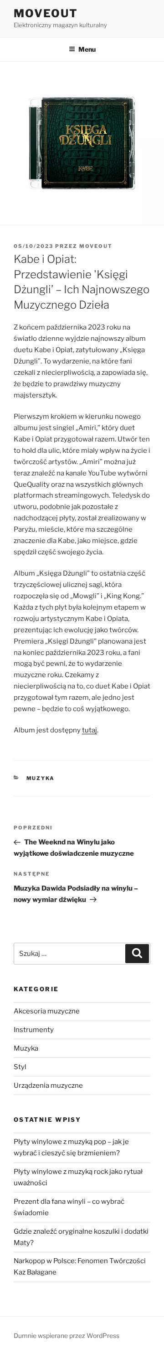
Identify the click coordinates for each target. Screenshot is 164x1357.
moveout (96, 246)
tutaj (89, 730)
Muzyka (40, 778)
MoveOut (45, 13)
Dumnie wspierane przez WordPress (66, 1335)
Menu (87, 49)
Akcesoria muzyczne (47, 1011)
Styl (20, 1067)
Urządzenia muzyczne (48, 1085)
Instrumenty (34, 1030)
